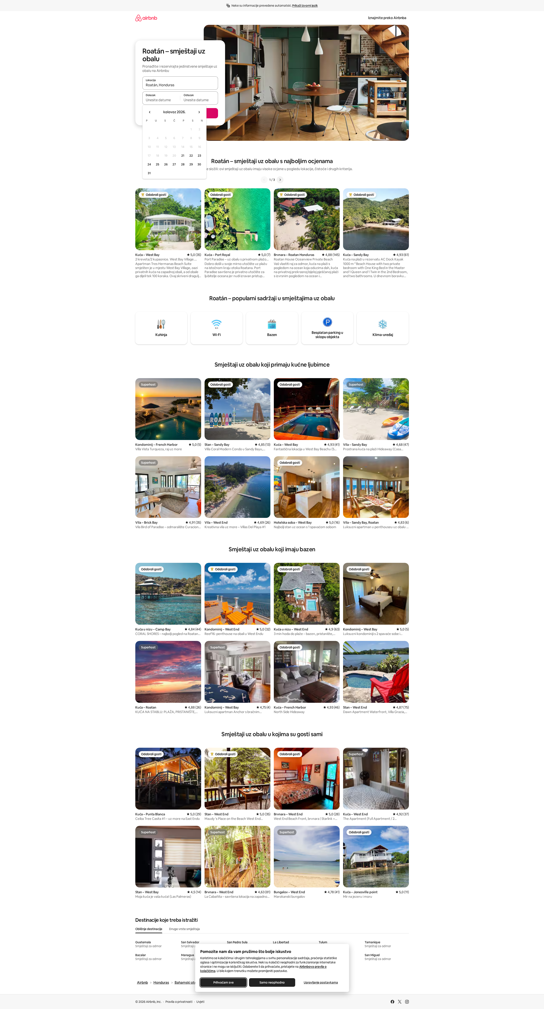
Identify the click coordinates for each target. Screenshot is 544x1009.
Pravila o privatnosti (178, 1002)
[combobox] (180, 85)
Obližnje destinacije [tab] (148, 929)
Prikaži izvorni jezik (305, 5)
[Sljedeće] (280, 179)
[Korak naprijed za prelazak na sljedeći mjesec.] (199, 112)
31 (149, 173)
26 (166, 164)
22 (191, 156)
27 (174, 164)
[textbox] (161, 100)
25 (157, 164)
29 (191, 164)
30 (199, 164)
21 (182, 156)
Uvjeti (200, 1002)
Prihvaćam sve (223, 982)
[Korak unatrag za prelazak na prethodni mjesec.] (150, 112)
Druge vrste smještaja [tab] (184, 929)
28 (182, 164)
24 (149, 164)
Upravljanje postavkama (321, 982)
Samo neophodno (272, 982)
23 (199, 156)
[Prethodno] (264, 179)
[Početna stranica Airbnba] (146, 18)
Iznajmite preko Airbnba (387, 18)
